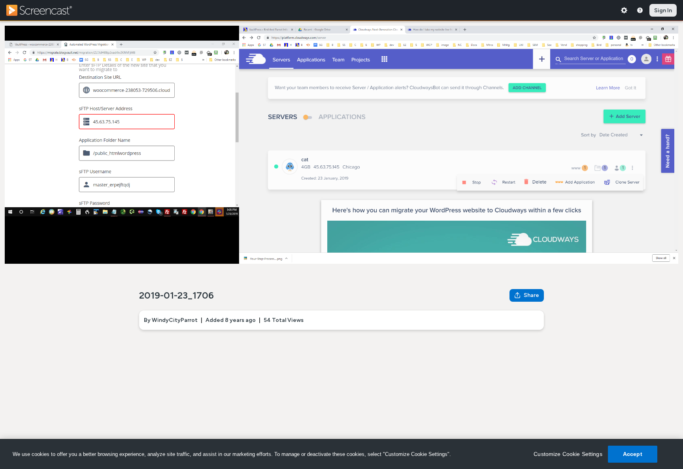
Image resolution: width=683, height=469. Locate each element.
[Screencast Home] (44, 10)
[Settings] (624, 10)
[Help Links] (640, 10)
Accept (632, 454)
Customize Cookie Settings (568, 454)
